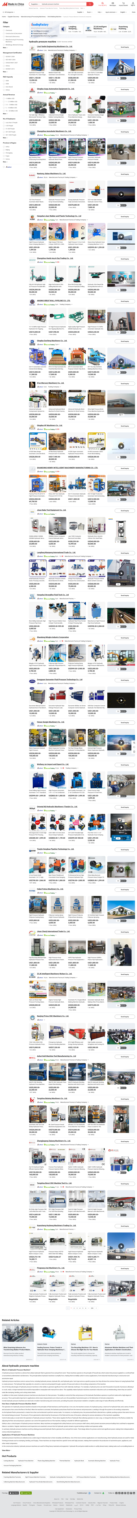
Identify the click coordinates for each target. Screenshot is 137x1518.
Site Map (72, 1499)
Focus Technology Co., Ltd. (69, 1511)
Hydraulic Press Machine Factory (49, 8)
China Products (27, 1503)
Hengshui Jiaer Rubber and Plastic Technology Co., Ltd (59, 216)
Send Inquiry (125, 47)
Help (99, 12)
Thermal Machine (64, 1461)
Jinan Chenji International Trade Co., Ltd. (53, 931)
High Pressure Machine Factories (35, 1477)
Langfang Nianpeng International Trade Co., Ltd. (56, 552)
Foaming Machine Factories (12, 1477)
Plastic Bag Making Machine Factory (69, 8)
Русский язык (47, 1505)
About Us (56, 1499)
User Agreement (59, 1509)
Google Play (26, 1493)
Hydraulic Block (79, 1461)
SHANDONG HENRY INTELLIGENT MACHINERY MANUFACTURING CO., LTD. (67, 468)
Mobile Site (80, 1499)
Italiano (55, 1505)
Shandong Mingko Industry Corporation (53, 637)
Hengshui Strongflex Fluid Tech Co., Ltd (53, 595)
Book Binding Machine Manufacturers (68, 1482)
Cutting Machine (9, 1461)
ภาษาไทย (98, 1505)
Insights (121, 1503)
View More (6, 1450)
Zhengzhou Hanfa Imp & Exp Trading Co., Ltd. (55, 258)
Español (25, 1505)
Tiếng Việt (111, 1505)
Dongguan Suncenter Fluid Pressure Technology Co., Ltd (59, 679)
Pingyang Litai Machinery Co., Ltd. (51, 1268)
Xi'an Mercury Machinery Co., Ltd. (50, 383)
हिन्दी (92, 1505)
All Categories (9, 12)
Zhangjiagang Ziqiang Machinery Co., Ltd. (54, 1141)
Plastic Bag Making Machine (46, 1461)
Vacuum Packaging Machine (12, 1465)
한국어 (81, 1505)
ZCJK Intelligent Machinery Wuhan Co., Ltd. (54, 974)
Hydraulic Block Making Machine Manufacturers (115, 1477)
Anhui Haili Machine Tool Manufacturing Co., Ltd (56, 1056)
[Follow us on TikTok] (119, 1493)
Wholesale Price (69, 1503)
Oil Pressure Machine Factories (86, 1477)
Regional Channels (103, 1503)
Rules (133, 12)
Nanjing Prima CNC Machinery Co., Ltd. (53, 1016)
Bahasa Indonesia (121, 1505)
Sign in (133, 5)
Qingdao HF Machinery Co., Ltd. (49, 425)
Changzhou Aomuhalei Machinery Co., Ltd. (54, 131)
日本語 (87, 1505)
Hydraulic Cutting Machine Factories (61, 1477)
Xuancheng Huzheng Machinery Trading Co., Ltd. (56, 1225)
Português (32, 1505)
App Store (14, 1493)
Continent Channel (81, 1503)
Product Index (113, 1503)
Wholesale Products (57, 1503)
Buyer (89, 12)
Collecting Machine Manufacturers (14, 1482)
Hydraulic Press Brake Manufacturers (40, 1482)
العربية (76, 1505)
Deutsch (62, 1505)
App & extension (111, 12)
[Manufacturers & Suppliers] (13, 4)
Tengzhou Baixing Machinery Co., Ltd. (52, 1098)
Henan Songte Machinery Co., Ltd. (50, 722)
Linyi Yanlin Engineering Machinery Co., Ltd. (55, 46)
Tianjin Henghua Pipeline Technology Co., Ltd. (55, 849)
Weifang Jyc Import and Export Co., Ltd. (53, 764)
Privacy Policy (78, 1509)
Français (39, 1505)
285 (92, 1308)
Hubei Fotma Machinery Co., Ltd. (50, 889)
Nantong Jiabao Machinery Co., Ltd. (51, 173)
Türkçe (104, 1505)
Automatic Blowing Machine (97, 1461)
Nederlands (69, 1505)
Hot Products (17, 1503)
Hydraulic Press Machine (25, 1461)
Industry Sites (91, 1503)
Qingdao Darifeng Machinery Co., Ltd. (52, 341)
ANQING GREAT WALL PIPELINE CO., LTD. (53, 301)
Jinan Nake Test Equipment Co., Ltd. (51, 510)
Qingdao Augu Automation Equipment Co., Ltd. (55, 89)
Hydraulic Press (115, 1461)
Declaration (69, 1509)
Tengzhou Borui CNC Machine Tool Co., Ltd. (54, 1183)
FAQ (62, 1499)
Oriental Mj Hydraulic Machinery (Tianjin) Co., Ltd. (57, 807)
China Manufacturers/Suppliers (41, 1503)
